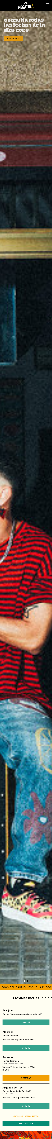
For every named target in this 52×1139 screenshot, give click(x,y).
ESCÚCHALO (13, 68)
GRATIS (26, 1022)
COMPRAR (26, 1078)
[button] (24, 981)
